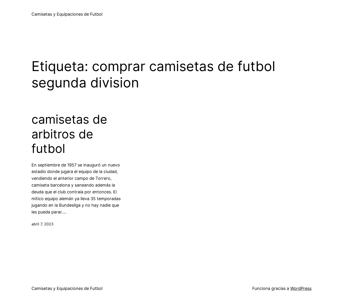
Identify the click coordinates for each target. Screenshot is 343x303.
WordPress (301, 288)
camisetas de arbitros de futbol (69, 134)
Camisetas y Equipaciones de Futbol (67, 14)
